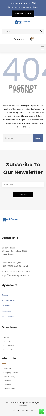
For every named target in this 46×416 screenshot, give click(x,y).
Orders (5, 295)
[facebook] (14, 410)
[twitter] (18, 410)
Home (6, 337)
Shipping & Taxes (10, 372)
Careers (7, 380)
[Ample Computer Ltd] (22, 22)
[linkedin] (27, 410)
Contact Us (8, 349)
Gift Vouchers (9, 388)
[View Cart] (30, 39)
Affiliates (7, 384)
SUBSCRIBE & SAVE (23, 13)
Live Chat (7, 368)
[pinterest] (31, 410)
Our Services (9, 345)
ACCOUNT (20, 39)
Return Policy (9, 376)
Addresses (6, 311)
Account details (8, 300)
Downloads (6, 305)
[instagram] (23, 410)
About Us (7, 341)
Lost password (8, 316)
